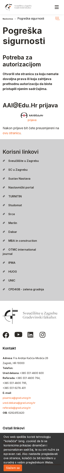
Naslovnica (8, 19)
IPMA (11, 262)
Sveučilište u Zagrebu (23, 161)
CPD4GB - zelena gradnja (26, 289)
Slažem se (13, 468)
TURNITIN (15, 196)
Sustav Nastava (19, 178)
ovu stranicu (12, 133)
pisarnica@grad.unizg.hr (17, 397)
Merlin (12, 223)
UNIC (11, 280)
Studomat (15, 205)
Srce (11, 214)
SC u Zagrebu (18, 169)
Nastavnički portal (21, 187)
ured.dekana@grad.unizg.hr (19, 402)
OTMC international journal (19, 252)
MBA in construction (22, 240)
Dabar (12, 232)
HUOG (12, 271)
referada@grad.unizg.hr (17, 407)
